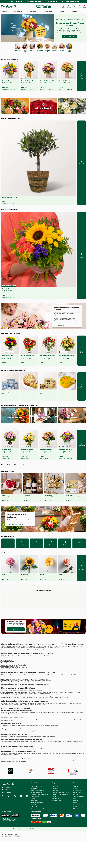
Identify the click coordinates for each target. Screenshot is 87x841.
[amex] (77, 815)
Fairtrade (33, 798)
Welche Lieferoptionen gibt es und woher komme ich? (11, 836)
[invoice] (35, 815)
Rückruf (74, 798)
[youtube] (27, 796)
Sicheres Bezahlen (77, 808)
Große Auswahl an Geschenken (37, 790)
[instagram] (8, 796)
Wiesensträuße (4, 679)
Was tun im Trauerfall (56, 800)
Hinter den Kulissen (56, 798)
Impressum (75, 800)
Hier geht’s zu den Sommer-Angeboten (15, 524)
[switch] (30, 772)
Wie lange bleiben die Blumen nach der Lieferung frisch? (12, 831)
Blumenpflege (55, 790)
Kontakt (74, 802)
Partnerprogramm (77, 804)
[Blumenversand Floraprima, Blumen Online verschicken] (8, 8)
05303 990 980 (44, 7)
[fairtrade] (10, 771)
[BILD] (73, 771)
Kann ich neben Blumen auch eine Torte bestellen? (11, 834)
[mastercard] (62, 815)
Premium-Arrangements (12, 681)
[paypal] (53, 815)
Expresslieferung (21, 664)
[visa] (69, 815)
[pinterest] (21, 796)
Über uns (54, 796)
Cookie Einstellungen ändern (79, 806)
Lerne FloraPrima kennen (58, 325)
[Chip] (51, 771)
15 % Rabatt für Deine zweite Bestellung (39, 794)
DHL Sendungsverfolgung (78, 796)
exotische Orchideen (34, 683)
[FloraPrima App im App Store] (6, 815)
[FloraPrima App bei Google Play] (15, 815)
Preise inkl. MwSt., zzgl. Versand (8, 822)
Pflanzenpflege (55, 788)
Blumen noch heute (35, 800)
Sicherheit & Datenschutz (78, 792)
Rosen (15, 683)
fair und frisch (14, 662)
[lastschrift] (45, 815)
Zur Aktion (17, 629)
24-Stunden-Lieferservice (36, 806)
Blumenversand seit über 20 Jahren (38, 808)
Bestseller (3, 681)
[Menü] (33, 769)
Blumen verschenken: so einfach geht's (60, 792)
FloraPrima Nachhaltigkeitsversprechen (16, 761)
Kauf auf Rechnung (35, 796)
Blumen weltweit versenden (37, 802)
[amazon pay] (83, 815)
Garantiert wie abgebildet (36, 792)
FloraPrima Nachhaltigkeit (36, 786)
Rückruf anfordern (8, 792)
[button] (6, 828)
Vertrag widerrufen (77, 790)
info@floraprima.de (9, 790)
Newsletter (75, 794)
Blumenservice (55, 786)
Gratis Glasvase (34, 788)
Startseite (75, 788)
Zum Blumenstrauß (70, 36)
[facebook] (2, 796)
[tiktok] (15, 796)
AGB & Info (75, 786)
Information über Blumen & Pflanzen (60, 794)
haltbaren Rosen (17, 697)
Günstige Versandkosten (36, 804)
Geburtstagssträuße (5, 680)
